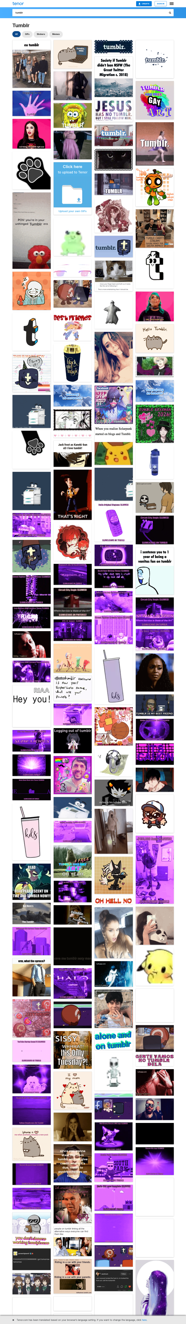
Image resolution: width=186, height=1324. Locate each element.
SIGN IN (160, 3)
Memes (56, 34)
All (16, 34)
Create (145, 3)
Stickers (41, 34)
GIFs (27, 34)
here (144, 1319)
